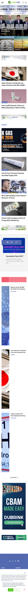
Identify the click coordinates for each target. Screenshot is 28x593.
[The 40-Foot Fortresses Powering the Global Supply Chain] (14, 164)
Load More (13, 477)
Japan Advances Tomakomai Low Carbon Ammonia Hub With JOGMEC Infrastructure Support (14, 85)
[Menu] (3, 2)
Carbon (4, 79)
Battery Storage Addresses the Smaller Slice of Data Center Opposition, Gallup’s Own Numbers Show (7, 45)
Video (3, 214)
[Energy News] (14, 2)
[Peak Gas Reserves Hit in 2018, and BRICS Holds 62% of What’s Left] (14, 140)
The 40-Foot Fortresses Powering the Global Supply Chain (13, 174)
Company (18, 568)
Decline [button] (17, 590)
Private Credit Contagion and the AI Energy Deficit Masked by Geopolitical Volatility (13, 220)
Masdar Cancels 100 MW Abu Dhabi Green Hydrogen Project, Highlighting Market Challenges (18, 290)
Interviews (5, 192)
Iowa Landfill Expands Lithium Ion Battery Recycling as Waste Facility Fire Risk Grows (13, 107)
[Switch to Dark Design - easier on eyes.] (23, 2)
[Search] (25, 2)
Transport (5, 170)
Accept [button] (10, 590)
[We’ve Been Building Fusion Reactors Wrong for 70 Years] (14, 186)
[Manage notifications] (24, 589)
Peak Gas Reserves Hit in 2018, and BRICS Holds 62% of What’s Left (13, 147)
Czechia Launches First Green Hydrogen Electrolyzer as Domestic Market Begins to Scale (18, 416)
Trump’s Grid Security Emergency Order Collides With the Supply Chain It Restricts (20, 46)
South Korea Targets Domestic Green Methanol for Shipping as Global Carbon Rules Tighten (14, 29)
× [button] (25, 572)
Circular (4, 102)
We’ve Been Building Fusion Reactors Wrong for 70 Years (14, 196)
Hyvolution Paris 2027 (14, 256)
